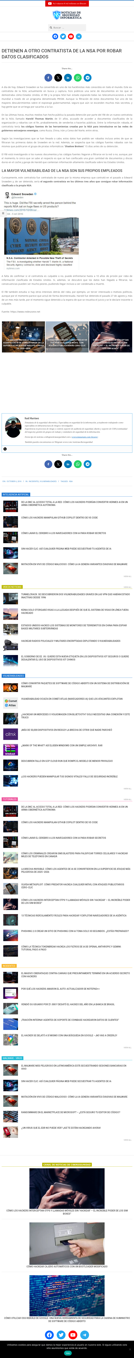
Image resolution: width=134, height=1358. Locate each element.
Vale (68, 1353)
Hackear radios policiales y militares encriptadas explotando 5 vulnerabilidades (70, 641)
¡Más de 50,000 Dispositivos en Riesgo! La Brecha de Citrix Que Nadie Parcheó (66, 730)
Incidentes (34, 481)
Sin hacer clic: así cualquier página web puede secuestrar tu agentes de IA (66, 548)
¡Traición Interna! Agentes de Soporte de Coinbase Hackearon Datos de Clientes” (70, 1020)
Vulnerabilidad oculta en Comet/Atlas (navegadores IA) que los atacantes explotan (72, 699)
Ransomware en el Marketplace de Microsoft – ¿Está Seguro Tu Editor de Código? (70, 1112)
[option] (23, 336)
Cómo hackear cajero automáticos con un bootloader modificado (67, 1266)
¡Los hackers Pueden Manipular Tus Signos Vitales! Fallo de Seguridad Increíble (69, 776)
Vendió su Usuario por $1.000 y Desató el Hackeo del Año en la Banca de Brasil (68, 1004)
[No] (130, 1349)
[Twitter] (5, 449)
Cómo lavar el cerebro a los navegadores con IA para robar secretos (63, 533)
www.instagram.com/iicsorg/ (85, 437)
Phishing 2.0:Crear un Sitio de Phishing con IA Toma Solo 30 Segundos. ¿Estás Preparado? (75, 931)
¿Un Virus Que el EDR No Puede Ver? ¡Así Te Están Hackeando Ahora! (61, 1128)
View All (128, 576)
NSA (71, 481)
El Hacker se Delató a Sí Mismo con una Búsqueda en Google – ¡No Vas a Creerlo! (69, 1035)
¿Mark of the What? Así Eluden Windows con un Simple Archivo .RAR (61, 745)
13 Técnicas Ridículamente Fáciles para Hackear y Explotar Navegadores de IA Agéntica (73, 915)
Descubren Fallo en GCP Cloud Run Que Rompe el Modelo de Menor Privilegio (67, 761)
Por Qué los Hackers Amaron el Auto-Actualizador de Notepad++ (60, 989)
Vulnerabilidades (48, 481)
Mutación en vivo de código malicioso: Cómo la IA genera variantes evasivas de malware (74, 564)
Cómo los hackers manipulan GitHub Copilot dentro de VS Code (59, 517)
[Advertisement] (67, 383)
